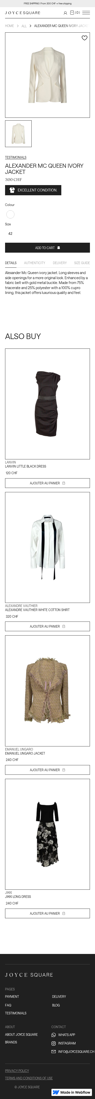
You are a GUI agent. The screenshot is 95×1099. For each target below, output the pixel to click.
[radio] (10, 214)
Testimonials (15, 157)
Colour (9, 204)
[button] (75, 12)
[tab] (10, 264)
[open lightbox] (18, 133)
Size (8, 224)
